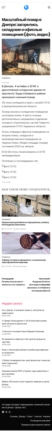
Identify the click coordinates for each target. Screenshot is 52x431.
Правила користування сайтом (35, 424)
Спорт (30, 416)
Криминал (6, 78)
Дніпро (22, 416)
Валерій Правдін (21, 266)
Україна (46, 416)
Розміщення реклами (40, 420)
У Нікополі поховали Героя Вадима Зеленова (23, 331)
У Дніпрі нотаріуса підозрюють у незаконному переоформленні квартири (24, 261)
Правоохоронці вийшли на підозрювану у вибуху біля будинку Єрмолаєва (25, 223)
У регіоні (38, 416)
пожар (8, 182)
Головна (14, 416)
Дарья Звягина (20, 229)
